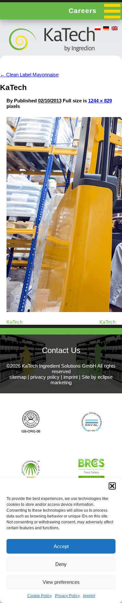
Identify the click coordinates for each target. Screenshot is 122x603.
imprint (70, 377)
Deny (61, 564)
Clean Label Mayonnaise (29, 74)
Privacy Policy (67, 596)
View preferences (61, 582)
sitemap (17, 377)
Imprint (89, 596)
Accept (61, 546)
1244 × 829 (100, 100)
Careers (83, 10)
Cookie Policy (39, 596)
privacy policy (45, 377)
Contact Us (61, 350)
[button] (112, 486)
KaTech (14, 322)
